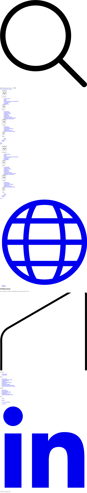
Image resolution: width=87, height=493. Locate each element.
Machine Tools (4, 383)
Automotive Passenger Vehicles (7, 379)
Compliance (4, 403)
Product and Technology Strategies (7, 394)
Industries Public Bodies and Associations (8, 386)
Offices (3, 398)
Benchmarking (4, 390)
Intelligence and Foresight (6, 393)
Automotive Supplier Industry (6, 382)
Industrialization (4, 392)
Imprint (3, 400)
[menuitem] (3, 140)
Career (1, 142)
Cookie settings (4, 374)
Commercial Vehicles (5, 380)
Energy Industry (4, 378)
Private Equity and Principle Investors (8, 385)
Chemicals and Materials (6, 384)
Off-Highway (4, 381)
